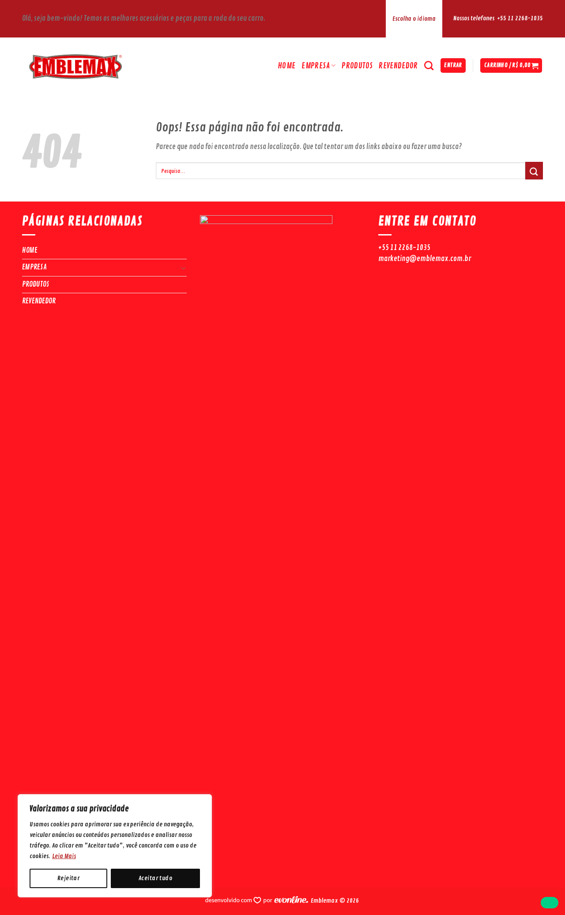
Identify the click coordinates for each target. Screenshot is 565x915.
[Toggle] (183, 267)
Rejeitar (68, 878)
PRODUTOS (357, 66)
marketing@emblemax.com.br (424, 258)
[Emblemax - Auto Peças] (99, 65)
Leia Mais (64, 856)
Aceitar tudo (155, 878)
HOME (286, 66)
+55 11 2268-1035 (520, 18)
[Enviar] (534, 170)
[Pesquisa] (428, 65)
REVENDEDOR (398, 66)
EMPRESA (315, 66)
